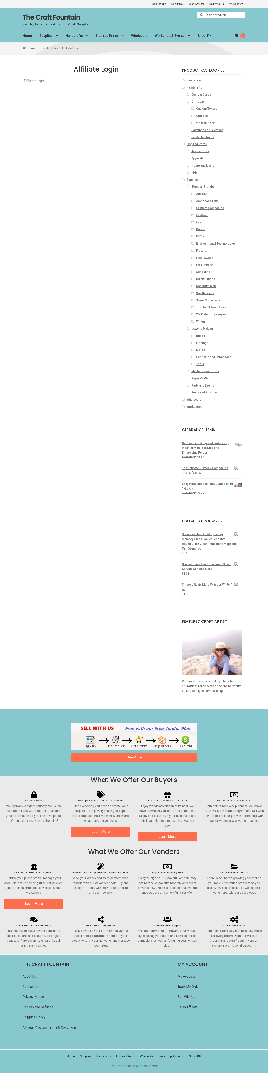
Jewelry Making (202, 328)
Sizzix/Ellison (205, 279)
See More (134, 757)
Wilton (200, 321)
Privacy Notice (34, 997)
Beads (200, 335)
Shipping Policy (34, 1017)
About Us (177, 3)
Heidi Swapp (204, 257)
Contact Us (31, 987)
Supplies (46, 36)
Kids (194, 172)
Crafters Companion (210, 208)
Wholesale (139, 36)
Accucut (201, 193)
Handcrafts (74, 36)
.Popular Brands (202, 186)
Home (27, 36)
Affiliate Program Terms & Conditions (50, 1027)
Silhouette (203, 271)
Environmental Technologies (216, 243)
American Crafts (207, 201)
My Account (236, 3)
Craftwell (202, 215)
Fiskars (201, 250)
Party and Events (202, 385)
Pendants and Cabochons (213, 357)
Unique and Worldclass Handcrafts (167, 800)
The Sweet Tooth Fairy (211, 307)
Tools (200, 364)
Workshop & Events (170, 36)
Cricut (200, 222)
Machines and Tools (205, 371)
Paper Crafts (200, 378)
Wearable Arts (205, 123)
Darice (200, 229)
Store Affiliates (48, 48)
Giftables (202, 115)
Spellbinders (205, 293)
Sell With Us (216, 3)
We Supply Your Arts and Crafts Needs (100, 800)
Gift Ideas (198, 101)
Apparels (197, 158)
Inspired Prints (107, 36)
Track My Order (189, 987)
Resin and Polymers (205, 392)
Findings (202, 343)
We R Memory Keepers (211, 314)
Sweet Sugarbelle (208, 300)
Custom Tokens (206, 108)
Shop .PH (205, 36)
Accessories (200, 151)
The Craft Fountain (51, 17)
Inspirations (159, 3)
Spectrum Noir (206, 286)
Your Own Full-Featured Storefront (34, 872)
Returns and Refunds (38, 1007)
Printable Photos (202, 137)
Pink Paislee (204, 265)
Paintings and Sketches (207, 130)
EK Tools (202, 236)
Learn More (101, 832)
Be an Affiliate (196, 3)
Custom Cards (201, 94)
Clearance (194, 80)
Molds (200, 350)
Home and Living (202, 165)
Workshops (194, 406)
